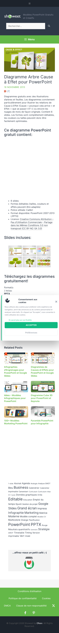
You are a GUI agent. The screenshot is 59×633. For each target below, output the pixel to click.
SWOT (10, 533)
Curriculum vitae (44, 492)
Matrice (43, 513)
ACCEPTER (31, 325)
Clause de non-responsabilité (31, 605)
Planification (34, 520)
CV (9, 495)
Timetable (19, 532)
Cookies (46, 598)
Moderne (13, 516)
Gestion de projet (30, 504)
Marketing (31, 512)
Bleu (10, 487)
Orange (24, 520)
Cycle (13, 495)
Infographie (16, 512)
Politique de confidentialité (22, 598)
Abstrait (17, 483)
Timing (28, 532)
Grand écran (27, 508)
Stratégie (44, 529)
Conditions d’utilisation (29, 591)
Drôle (40, 495)
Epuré (19, 504)
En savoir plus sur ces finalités (20, 320)
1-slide (10, 484)
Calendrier (34, 488)
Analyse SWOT (44, 483)
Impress (42, 508)
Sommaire (34, 530)
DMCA (7, 605)
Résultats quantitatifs (19, 529)
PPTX (36, 524)
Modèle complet (28, 516)
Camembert (23, 492)
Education (27, 500)
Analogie (34, 483)
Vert (22, 536)
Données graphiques (26, 494)
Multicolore (14, 520)
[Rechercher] (49, 26)
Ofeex (39, 623)
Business (21, 487)
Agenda (26, 483)
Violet (27, 536)
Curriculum (33, 492)
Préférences (31, 332)
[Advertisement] (28, 451)
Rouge (44, 525)
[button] (56, 301)
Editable (15, 499)
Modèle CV (41, 517)
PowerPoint (19, 524)
